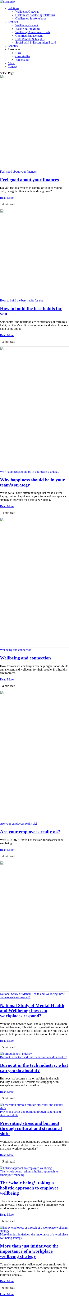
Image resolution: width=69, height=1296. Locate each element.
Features (13, 21)
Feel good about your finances (18, 171)
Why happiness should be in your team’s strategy (29, 471)
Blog (18, 52)
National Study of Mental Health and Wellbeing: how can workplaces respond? (32, 1010)
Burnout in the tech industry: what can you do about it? (33, 1057)
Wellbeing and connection (15, 649)
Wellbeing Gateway (27, 11)
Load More (7, 1294)
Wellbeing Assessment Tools (32, 32)
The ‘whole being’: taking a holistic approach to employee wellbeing (29, 1188)
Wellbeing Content (26, 25)
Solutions (13, 8)
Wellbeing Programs (27, 28)
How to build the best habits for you (22, 300)
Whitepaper (22, 59)
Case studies (22, 56)
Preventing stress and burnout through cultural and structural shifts (31, 1128)
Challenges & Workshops (30, 18)
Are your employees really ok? (18, 823)
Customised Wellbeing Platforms (35, 15)
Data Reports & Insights (29, 39)
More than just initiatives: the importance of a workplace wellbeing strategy (29, 1251)
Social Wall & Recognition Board (35, 42)
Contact (12, 66)
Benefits (13, 46)
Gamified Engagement (29, 35)
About (11, 63)
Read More (7, 197)
